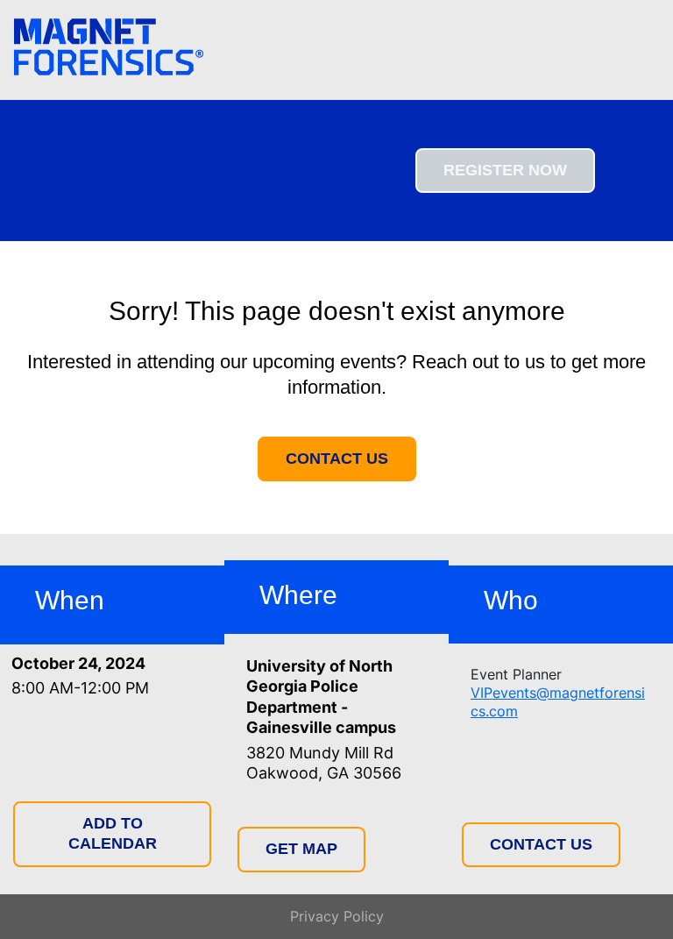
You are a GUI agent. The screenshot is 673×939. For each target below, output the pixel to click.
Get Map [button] (301, 848)
